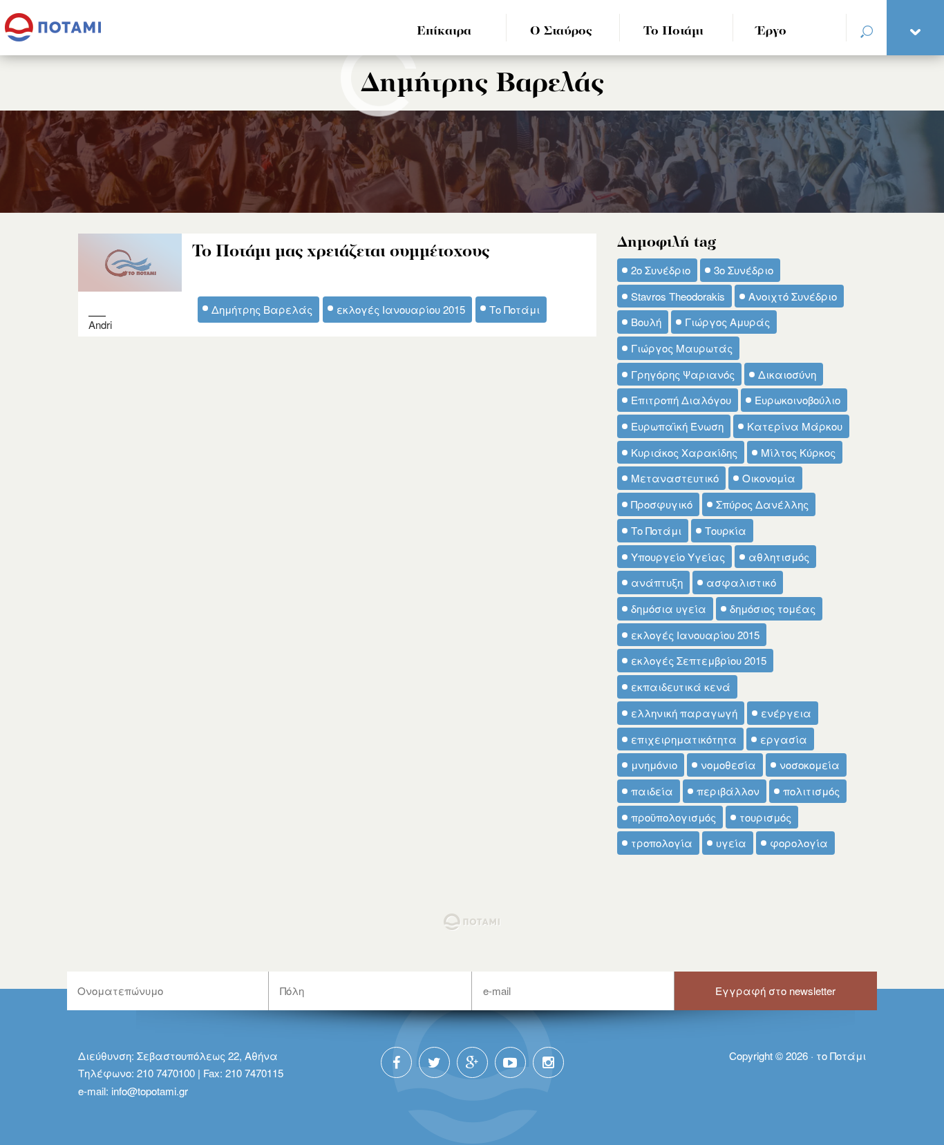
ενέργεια (786, 713)
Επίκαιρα (444, 31)
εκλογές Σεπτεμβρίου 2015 (698, 660)
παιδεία (652, 791)
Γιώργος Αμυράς (727, 321)
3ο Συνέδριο (743, 270)
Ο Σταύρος (561, 31)
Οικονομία (768, 478)
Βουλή (646, 321)
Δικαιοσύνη (787, 374)
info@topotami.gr (149, 1091)
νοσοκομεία (810, 764)
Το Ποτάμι (673, 31)
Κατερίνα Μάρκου (794, 426)
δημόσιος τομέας (772, 608)
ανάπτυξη (657, 582)
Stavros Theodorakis (678, 296)
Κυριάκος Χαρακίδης (684, 452)
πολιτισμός (811, 791)
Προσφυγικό (661, 504)
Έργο (771, 31)
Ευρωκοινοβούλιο (797, 399)
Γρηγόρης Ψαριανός (683, 374)
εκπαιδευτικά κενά (680, 686)
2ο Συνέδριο (660, 270)
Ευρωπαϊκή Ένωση (677, 426)
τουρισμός (765, 817)
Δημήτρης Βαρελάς (261, 309)
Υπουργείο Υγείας (678, 556)
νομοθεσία (728, 764)
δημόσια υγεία (668, 608)
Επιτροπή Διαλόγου (681, 399)
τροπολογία (661, 842)
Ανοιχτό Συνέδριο (792, 296)
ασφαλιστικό (741, 582)
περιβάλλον (728, 791)
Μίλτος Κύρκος (798, 452)
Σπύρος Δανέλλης (762, 504)
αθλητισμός (778, 556)
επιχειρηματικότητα (684, 739)
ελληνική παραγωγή (684, 713)
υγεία (731, 842)
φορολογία (799, 842)
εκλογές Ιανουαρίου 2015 (401, 309)
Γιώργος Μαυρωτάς (682, 348)
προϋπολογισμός (673, 817)
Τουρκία (725, 530)
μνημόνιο (654, 764)
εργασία (783, 739)
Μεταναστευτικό (675, 478)
